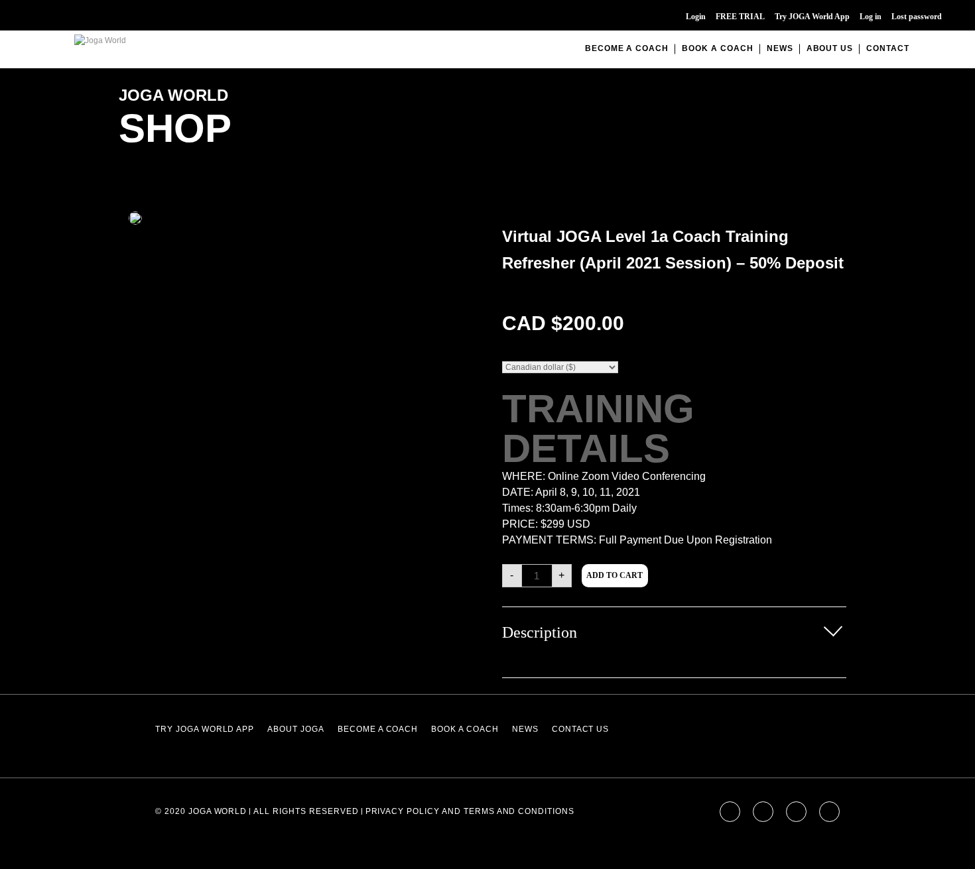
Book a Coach (717, 48)
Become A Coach (627, 48)
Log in (870, 16)
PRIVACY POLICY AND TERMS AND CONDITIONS (469, 811)
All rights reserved (305, 811)
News (780, 48)
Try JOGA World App (812, 16)
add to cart (614, 575)
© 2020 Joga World (201, 811)
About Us (830, 48)
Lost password (916, 16)
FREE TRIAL (740, 16)
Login (696, 16)
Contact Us (581, 729)
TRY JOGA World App (204, 729)
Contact (887, 48)
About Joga (295, 729)
